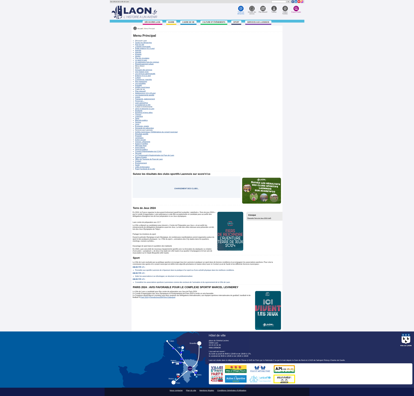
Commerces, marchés (143, 79)
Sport (236, 22)
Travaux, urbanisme (142, 142)
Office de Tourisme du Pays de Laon (149, 159)
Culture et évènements (213, 22)
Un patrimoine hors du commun (147, 62)
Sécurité (138, 153)
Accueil (140, 28)
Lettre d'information (142, 167)
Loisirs (137, 97)
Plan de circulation (142, 58)
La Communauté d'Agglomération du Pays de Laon (154, 155)
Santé (137, 165)
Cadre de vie (188, 22)
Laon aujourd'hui (141, 103)
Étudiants (138, 111)
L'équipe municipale (143, 46)
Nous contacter (176, 390)
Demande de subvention (144, 128)
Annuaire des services (143, 70)
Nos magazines (141, 81)
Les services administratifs (145, 74)
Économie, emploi (142, 126)
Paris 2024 (144, 297)
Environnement (141, 163)
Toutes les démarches (143, 43)
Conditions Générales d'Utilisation (231, 390)
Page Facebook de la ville (145, 169)
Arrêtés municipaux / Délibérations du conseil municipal (156, 132)
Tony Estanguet (169, 297)
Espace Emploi (141, 157)
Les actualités (140, 83)
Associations (140, 147)
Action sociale (140, 140)
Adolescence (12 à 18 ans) (145, 93)
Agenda (138, 50)
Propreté (138, 136)
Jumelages (139, 138)
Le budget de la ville (143, 105)
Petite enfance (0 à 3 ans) (145, 48)
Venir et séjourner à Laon (144, 109)
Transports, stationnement (145, 99)
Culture (138, 78)
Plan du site (139, 45)
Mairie (171, 22)
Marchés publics (141, 120)
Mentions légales (206, 390)
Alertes (137, 56)
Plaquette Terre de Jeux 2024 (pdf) (259, 218)
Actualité (138, 85)
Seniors (138, 122)
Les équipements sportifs (144, 95)
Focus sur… (139, 101)
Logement (139, 116)
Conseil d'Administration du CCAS (148, 151)
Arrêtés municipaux (142, 87)
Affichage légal (141, 146)
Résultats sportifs (141, 134)
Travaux (138, 114)
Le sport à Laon (141, 60)
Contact (138, 161)
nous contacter (215, 347)
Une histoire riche (142, 72)
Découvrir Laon (152, 22)
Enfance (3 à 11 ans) (143, 76)
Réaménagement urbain (144, 64)
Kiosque (138, 54)
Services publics (141, 149)
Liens (137, 124)
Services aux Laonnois (258, 22)
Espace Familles (141, 144)
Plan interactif (140, 91)
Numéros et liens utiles (144, 113)
